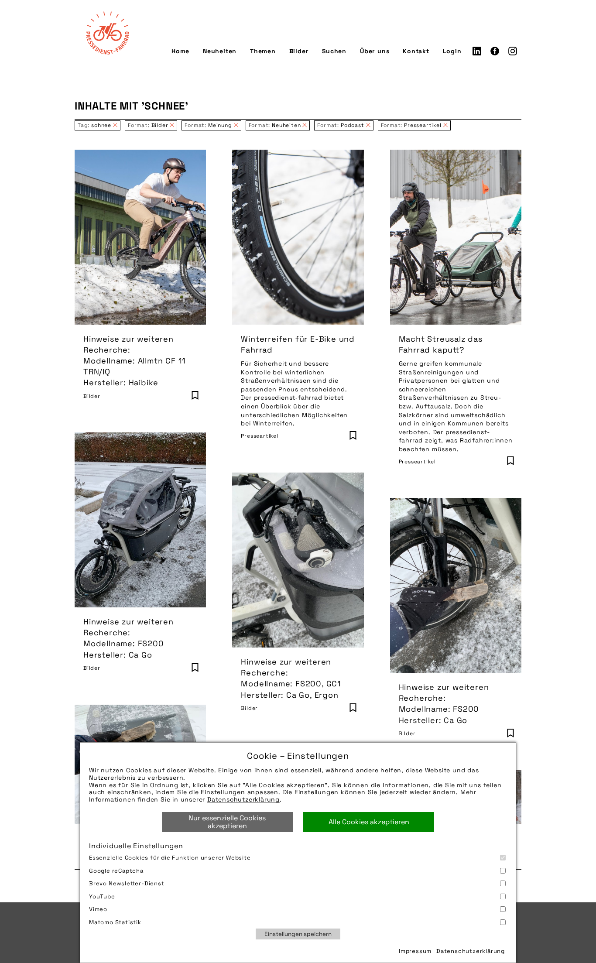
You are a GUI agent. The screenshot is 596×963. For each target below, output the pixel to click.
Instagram (512, 51)
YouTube (102, 896)
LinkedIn (477, 51)
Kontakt (416, 51)
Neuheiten (219, 51)
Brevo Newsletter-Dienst (126, 883)
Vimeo (98, 909)
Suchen (334, 51)
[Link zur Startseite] (107, 32)
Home (180, 51)
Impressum (415, 951)
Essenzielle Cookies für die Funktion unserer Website (170, 857)
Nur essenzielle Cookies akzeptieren (227, 821)
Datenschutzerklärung (243, 799)
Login (452, 51)
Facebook (494, 51)
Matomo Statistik (115, 922)
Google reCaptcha (116, 870)
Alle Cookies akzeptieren (369, 821)
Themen (263, 51)
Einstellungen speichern (298, 934)
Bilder (299, 51)
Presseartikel (259, 435)
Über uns (374, 51)
